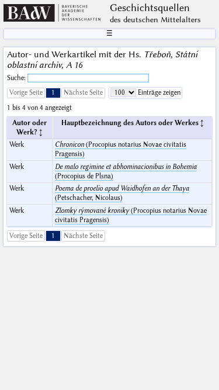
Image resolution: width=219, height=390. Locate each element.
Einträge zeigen (158, 92)
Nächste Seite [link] (83, 92)
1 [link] (53, 92)
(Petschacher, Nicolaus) (122, 193)
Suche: (17, 78)
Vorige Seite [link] (26, 92)
